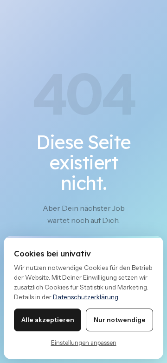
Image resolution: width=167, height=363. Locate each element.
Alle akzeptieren (47, 319)
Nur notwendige (120, 319)
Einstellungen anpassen (83, 342)
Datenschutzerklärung (85, 297)
